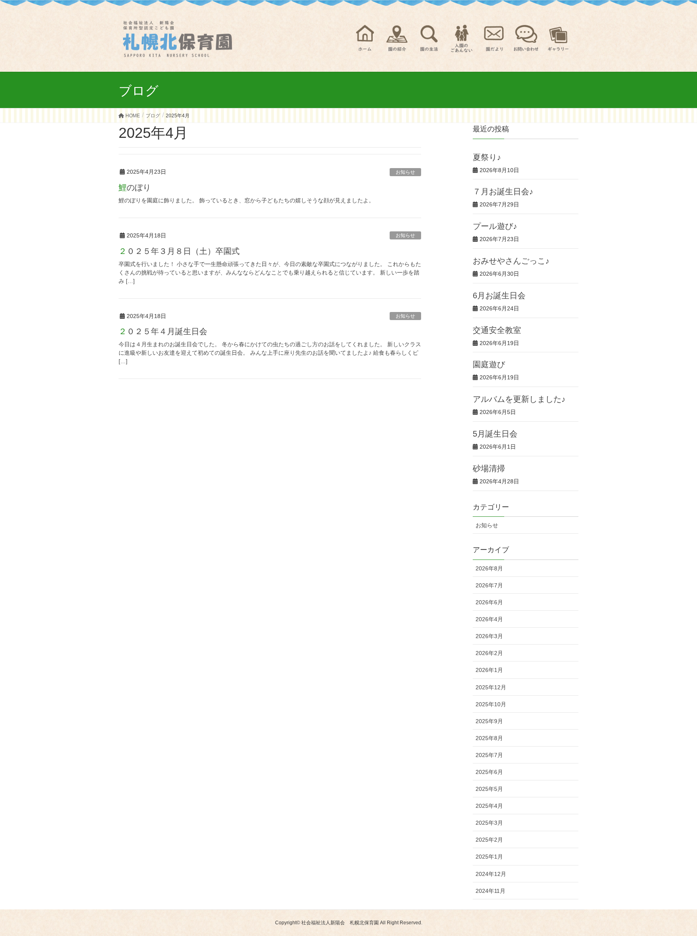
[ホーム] (365, 38)
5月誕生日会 (495, 433)
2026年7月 (489, 585)
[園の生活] (429, 38)
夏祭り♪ (487, 157)
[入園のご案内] (461, 38)
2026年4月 (489, 619)
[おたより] (494, 38)
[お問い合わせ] (526, 38)
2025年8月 (489, 738)
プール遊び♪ (495, 226)
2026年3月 (489, 636)
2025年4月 (489, 806)
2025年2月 (489, 839)
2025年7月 (489, 755)
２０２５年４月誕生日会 (163, 331)
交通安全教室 (497, 330)
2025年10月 (491, 704)
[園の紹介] (397, 38)
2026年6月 (489, 602)
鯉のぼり (135, 187)
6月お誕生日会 (499, 295)
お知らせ (405, 172)
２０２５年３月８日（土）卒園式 (179, 251)
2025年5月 (489, 789)
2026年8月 (489, 568)
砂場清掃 (489, 468)
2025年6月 (489, 772)
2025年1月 (489, 856)
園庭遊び (489, 364)
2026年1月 (489, 670)
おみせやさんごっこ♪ (511, 260)
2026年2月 (489, 653)
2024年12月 (491, 874)
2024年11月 (490, 891)
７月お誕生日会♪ (503, 191)
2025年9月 (489, 721)
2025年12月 (491, 687)
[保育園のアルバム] (558, 38)
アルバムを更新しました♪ (519, 399)
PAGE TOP (673, 900)
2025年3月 (489, 823)
